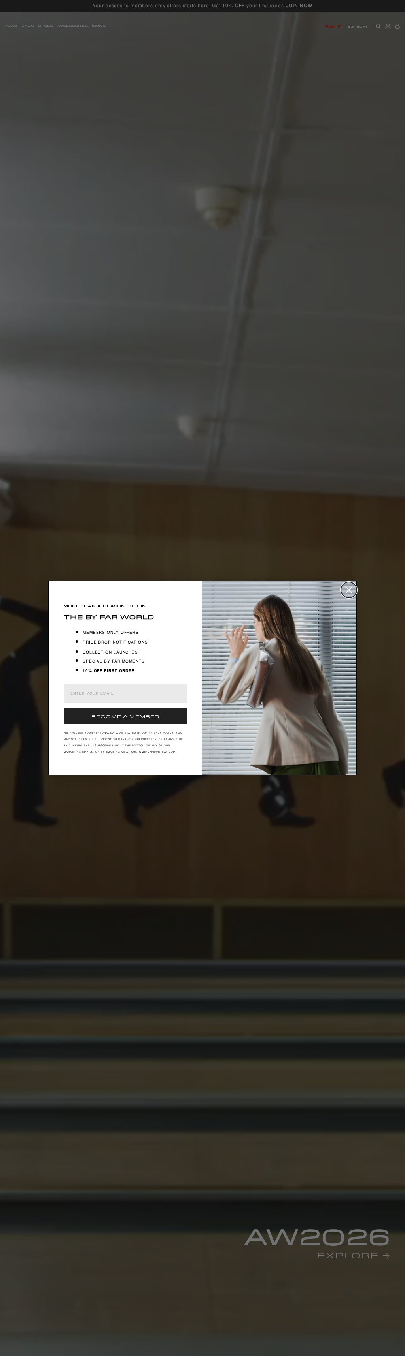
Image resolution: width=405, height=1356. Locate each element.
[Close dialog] (349, 590)
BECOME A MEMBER (125, 715)
